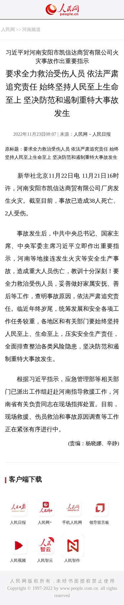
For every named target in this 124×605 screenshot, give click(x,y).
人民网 (8, 29)
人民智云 (45, 560)
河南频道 (31, 29)
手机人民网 (72, 522)
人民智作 (72, 560)
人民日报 (18, 522)
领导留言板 (99, 522)
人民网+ (45, 522)
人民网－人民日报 (92, 134)
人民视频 (18, 560)
